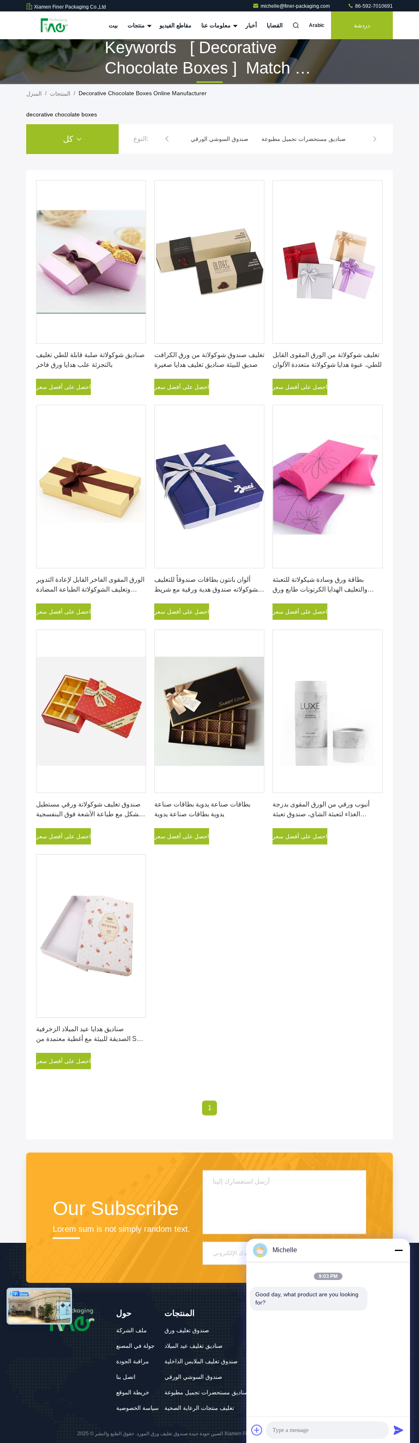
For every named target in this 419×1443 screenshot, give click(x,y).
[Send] (398, 1430)
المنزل (34, 93)
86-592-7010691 (373, 6)
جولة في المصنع (135, 1345)
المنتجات (60, 93)
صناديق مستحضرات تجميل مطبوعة (206, 1392)
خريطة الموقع (132, 1392)
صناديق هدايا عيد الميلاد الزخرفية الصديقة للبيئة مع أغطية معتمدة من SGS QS (91, 1038)
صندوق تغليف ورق (186, 1330)
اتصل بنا (125, 1377)
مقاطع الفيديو (175, 25)
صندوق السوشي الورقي (193, 1377)
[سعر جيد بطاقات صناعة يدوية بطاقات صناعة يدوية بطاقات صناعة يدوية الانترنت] (209, 711)
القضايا (275, 25)
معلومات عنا (216, 25)
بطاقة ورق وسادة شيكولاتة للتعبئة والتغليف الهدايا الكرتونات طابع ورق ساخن (320, 589)
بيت (113, 25)
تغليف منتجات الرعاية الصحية (199, 1408)
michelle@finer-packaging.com (296, 6)
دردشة (362, 25)
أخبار (251, 25)
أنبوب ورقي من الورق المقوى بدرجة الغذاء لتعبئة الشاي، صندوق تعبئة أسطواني (321, 814)
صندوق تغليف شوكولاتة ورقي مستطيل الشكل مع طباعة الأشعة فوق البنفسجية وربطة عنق (89, 814)
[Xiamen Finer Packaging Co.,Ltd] (52, 25)
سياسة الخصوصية (137, 1408)
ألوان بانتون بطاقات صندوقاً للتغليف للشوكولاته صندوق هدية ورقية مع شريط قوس (208, 589)
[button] (167, 139)
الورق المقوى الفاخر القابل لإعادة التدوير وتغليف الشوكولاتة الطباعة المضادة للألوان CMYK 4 (90, 589)
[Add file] (257, 1430)
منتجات (137, 25)
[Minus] (398, 1250)
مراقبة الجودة (132, 1361)
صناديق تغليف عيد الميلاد (193, 1345)
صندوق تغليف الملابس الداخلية (201, 1361)
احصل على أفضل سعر (63, 387)
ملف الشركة (131, 1330)
